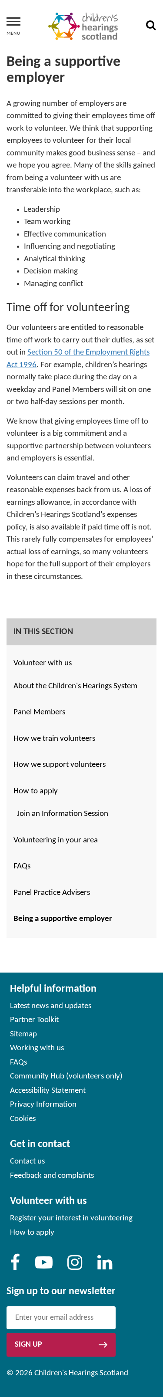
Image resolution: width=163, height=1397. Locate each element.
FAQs (21, 866)
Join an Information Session (62, 814)
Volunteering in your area (55, 840)
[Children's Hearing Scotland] (83, 26)
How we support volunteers (59, 765)
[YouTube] (44, 1266)
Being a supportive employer (62, 919)
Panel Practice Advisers (51, 893)
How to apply (35, 791)
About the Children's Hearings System (75, 686)
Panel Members (39, 712)
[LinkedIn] (105, 1266)
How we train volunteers (54, 739)
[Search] (151, 26)
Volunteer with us (42, 663)
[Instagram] (75, 1266)
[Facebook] (15, 1266)
